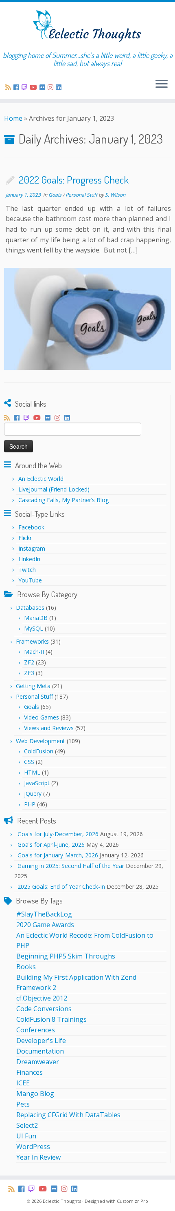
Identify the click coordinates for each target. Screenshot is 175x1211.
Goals (55, 194)
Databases (30, 607)
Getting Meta (33, 686)
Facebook (31, 527)
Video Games (41, 717)
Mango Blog (35, 1093)
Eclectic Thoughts (62, 1201)
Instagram (31, 548)
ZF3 (29, 673)
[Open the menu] (161, 84)
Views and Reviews (49, 728)
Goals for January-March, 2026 (58, 855)
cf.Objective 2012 (41, 998)
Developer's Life (41, 1040)
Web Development (40, 741)
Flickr (25, 538)
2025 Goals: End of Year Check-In (61, 886)
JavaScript (37, 783)
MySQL (33, 628)
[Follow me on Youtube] (34, 87)
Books (26, 966)
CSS (29, 762)
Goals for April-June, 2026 (51, 844)
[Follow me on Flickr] (43, 87)
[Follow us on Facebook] (17, 87)
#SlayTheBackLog (44, 914)
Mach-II (34, 651)
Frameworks (32, 641)
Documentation (40, 1051)
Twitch (27, 569)
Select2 (27, 1125)
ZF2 (29, 662)
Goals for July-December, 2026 (58, 834)
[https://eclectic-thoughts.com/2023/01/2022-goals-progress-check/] (87, 319)
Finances (29, 1072)
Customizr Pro (132, 1201)
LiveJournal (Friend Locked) (54, 489)
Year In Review (38, 1157)
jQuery (33, 793)
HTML (32, 772)
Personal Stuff (82, 194)
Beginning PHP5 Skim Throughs (65, 956)
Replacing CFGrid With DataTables (68, 1114)
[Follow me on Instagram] (52, 87)
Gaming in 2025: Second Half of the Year (71, 866)
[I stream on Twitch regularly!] (26, 87)
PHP (29, 804)
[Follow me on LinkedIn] (60, 87)
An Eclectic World (40, 479)
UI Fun (26, 1135)
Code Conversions (44, 1008)
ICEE (23, 1082)
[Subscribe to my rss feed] (9, 87)
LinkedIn (29, 559)
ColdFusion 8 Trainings (51, 1019)
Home (13, 118)
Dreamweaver (37, 1061)
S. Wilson (115, 194)
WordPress (33, 1146)
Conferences (35, 1029)
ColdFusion (38, 751)
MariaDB (36, 618)
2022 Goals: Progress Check (74, 179)
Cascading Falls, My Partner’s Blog (63, 500)
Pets (23, 1104)
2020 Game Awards (45, 924)
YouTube (30, 580)
